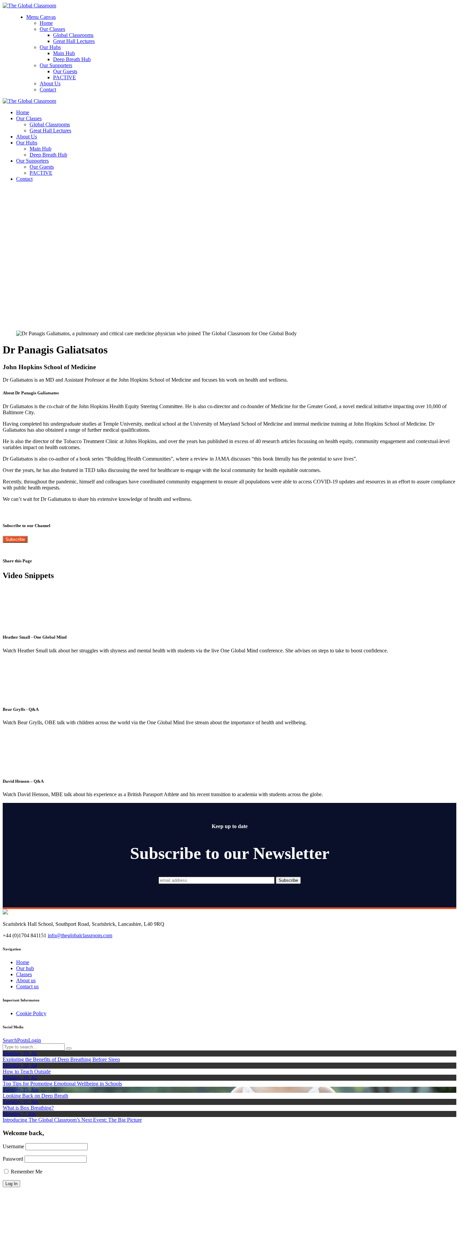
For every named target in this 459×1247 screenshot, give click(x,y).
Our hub (25, 968)
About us (26, 980)
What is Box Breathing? (28, 1108)
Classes (24, 974)
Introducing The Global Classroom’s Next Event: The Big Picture (72, 1120)
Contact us (27, 986)
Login (34, 1040)
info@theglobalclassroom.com (80, 935)
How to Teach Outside (27, 1071)
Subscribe (15, 539)
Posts (22, 1040)
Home (22, 962)
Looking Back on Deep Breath (35, 1096)
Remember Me (25, 1171)
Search (10, 1040)
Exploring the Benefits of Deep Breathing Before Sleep (61, 1059)
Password (13, 1159)
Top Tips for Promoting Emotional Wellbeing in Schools (62, 1083)
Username (13, 1146)
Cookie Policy (31, 1013)
